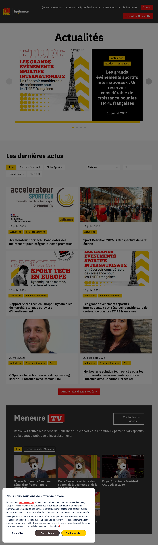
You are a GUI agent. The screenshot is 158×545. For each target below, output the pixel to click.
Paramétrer (18, 533)
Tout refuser (47, 533)
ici (60, 526)
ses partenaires (26, 502)
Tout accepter (73, 533)
